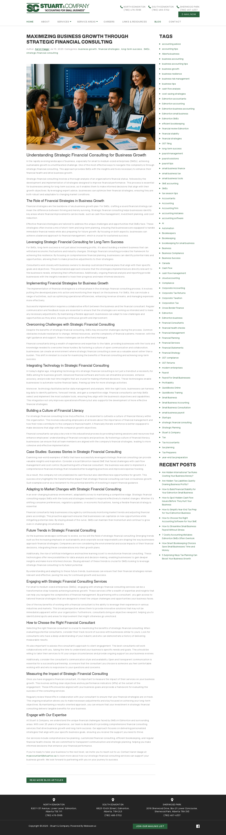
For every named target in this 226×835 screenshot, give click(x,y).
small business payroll (173, 412)
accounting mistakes (172, 213)
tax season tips (170, 193)
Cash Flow (167, 268)
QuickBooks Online (171, 387)
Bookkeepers (169, 233)
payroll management (172, 153)
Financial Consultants (173, 322)
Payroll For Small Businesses (176, 377)
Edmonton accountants (174, 98)
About (45, 21)
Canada (166, 263)
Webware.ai (90, 825)
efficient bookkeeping (173, 123)
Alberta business (170, 53)
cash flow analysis (171, 88)
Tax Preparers (169, 452)
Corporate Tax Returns (174, 292)
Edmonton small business (175, 113)
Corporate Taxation (172, 298)
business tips (169, 83)
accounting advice (171, 43)
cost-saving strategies (174, 93)
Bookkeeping (168, 238)
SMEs (147, 49)
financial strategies (108, 49)
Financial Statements (172, 347)
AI (163, 223)
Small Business (169, 397)
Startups (166, 417)
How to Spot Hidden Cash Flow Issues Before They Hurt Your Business (177, 501)
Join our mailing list (150, 826)
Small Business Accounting (175, 402)
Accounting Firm (170, 208)
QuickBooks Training (172, 392)
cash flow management (174, 273)
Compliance (168, 282)
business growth (87, 49)
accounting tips (170, 48)
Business (166, 248)
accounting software (172, 218)
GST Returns (168, 362)
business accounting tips (175, 63)
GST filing (167, 143)
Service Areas (86, 21)
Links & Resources (134, 21)
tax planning (168, 447)
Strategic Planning (171, 427)
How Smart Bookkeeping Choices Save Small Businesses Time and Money (179, 547)
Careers (109, 21)
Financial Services (171, 342)
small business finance (173, 168)
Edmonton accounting (173, 103)
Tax (164, 437)
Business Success (171, 258)
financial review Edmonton (175, 128)
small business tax (171, 173)
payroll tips (167, 163)
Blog (158, 21)
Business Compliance (173, 253)
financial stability (170, 133)
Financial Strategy (171, 352)
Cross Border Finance (173, 307)
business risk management (176, 78)
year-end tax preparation (175, 457)
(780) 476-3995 (132, 9)
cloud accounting (171, 278)
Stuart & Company (171, 432)
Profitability (168, 382)
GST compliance (170, 357)
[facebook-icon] (198, 826)
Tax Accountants (170, 442)
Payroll (165, 372)
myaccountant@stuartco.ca (41, 755)
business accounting (172, 58)
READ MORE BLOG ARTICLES (46, 780)
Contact (175, 21)
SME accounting (170, 183)
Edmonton (167, 312)
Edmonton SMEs (170, 118)
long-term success (131, 49)
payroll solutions (170, 158)
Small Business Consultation (176, 407)
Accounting (168, 203)
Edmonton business (172, 317)
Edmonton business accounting (178, 108)
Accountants (168, 198)
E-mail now (189, 14)
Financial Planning (171, 337)
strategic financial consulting (42, 52)
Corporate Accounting (173, 288)
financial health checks (173, 327)
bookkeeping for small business (178, 243)
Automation (168, 228)
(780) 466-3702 (160, 9)
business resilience (172, 73)
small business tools (172, 178)
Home (30, 21)
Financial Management (173, 332)
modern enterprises (172, 367)
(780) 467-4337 (189, 9)
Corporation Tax (170, 302)
